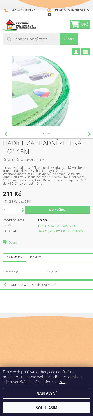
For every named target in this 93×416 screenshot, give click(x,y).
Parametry (14, 257)
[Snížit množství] (23, 212)
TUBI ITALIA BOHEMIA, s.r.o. (57, 226)
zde (62, 381)
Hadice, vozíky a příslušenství (61, 231)
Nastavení (46, 393)
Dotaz (13, 242)
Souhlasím (46, 407)
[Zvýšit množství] (23, 208)
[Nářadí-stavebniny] (20, 25)
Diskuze (36, 257)
